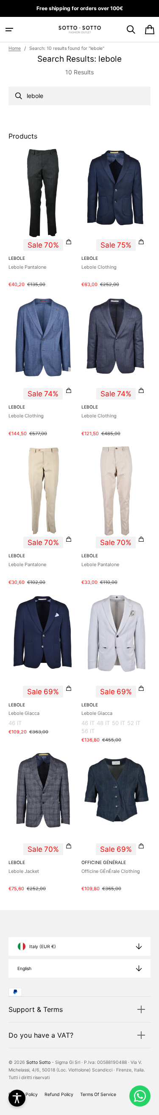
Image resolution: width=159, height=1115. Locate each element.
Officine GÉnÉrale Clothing (110, 871)
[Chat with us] (140, 1096)
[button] (9, 29)
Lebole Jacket (23, 871)
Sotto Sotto (38, 1062)
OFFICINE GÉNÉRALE (103, 862)
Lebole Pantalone (27, 267)
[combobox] (79, 96)
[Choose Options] (68, 241)
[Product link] (43, 218)
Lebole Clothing (99, 267)
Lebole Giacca (23, 713)
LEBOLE (16, 258)
